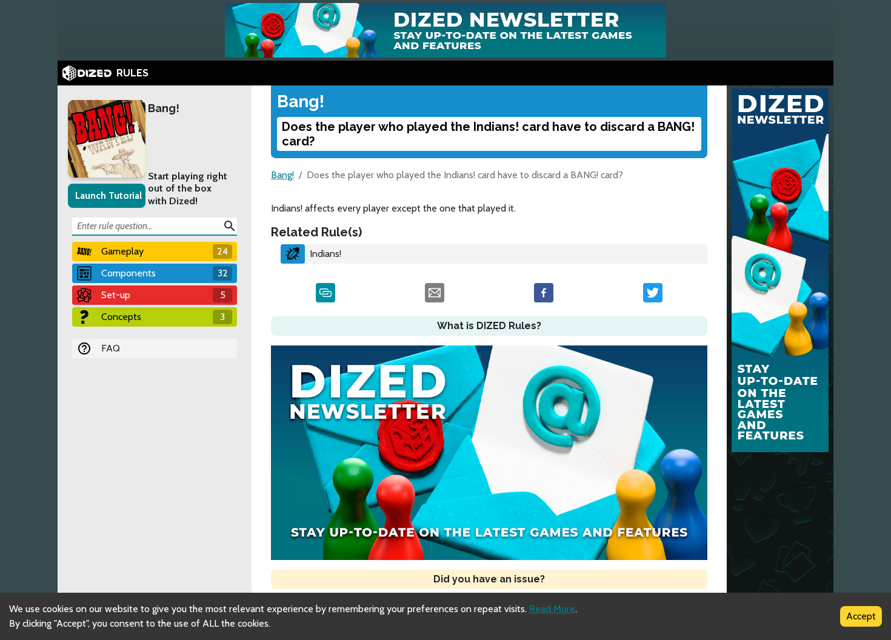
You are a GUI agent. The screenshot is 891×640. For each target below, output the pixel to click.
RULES (132, 73)
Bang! (163, 108)
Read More (552, 609)
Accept (861, 616)
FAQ (110, 348)
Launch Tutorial (108, 195)
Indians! (325, 253)
